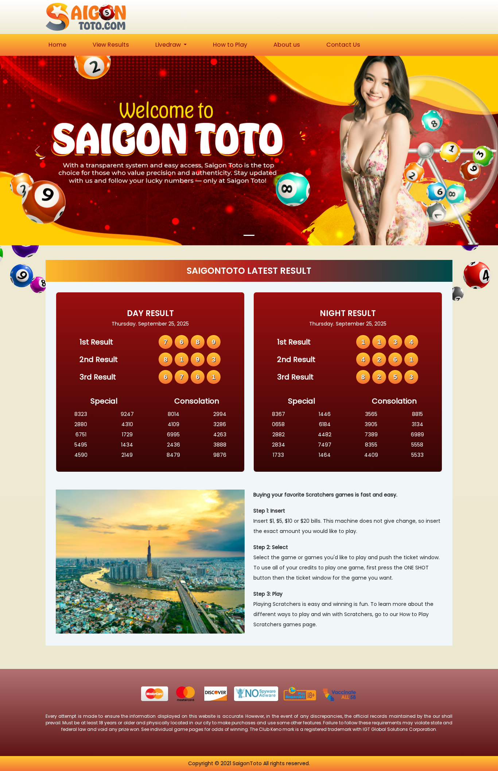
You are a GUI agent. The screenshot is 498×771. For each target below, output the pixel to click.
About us (286, 44)
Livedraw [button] (168, 44)
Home (57, 44)
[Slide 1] (249, 235)
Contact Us (343, 44)
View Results (111, 44)
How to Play (230, 44)
